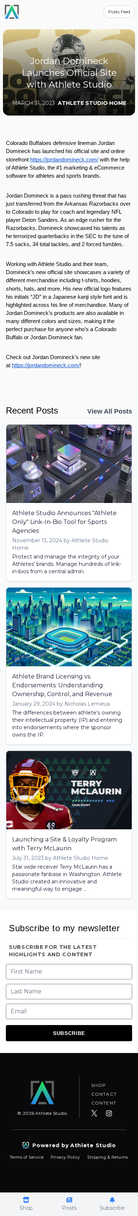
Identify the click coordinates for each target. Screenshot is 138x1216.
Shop (98, 1085)
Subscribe (69, 1033)
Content (103, 1103)
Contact (104, 1094)
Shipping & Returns (107, 1157)
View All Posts (109, 411)
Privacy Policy (66, 1157)
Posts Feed (119, 11)
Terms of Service (27, 1157)
